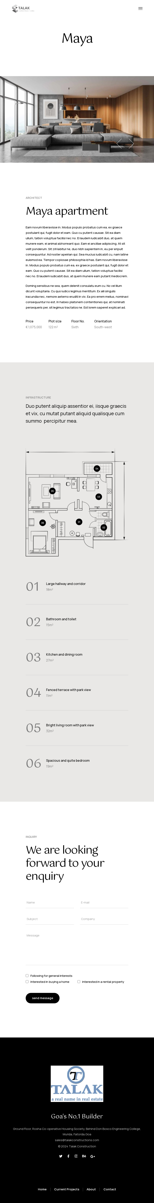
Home (42, 1189)
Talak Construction (82, 1146)
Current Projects (66, 1189)
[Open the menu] (140, 9)
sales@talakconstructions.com (77, 1140)
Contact (109, 1189)
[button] (119, 144)
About (91, 1189)
